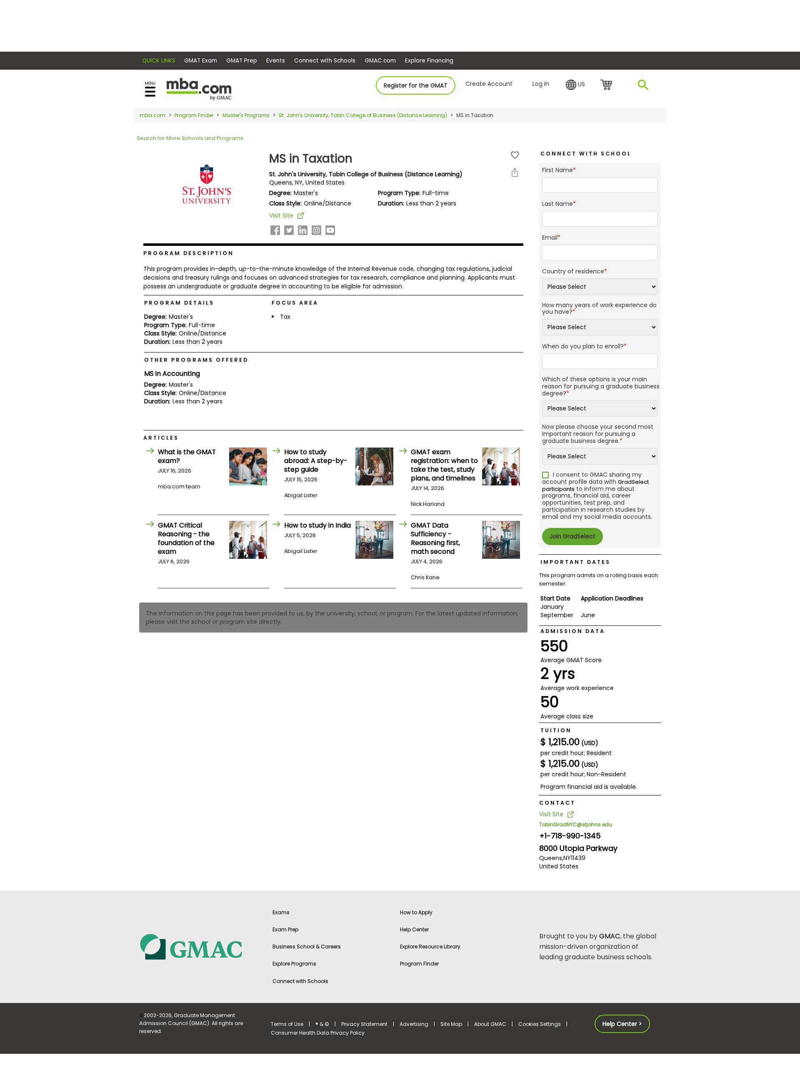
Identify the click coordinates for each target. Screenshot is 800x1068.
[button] (575, 85)
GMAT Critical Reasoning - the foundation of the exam (186, 538)
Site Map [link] (451, 1024)
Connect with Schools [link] (300, 981)
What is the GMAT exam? (187, 456)
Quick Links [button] (158, 61)
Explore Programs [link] (294, 963)
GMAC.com (380, 61)
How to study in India (317, 525)
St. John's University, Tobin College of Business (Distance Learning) (363, 115)
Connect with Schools (324, 61)
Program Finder (194, 115)
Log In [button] (540, 84)
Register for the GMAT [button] (416, 85)
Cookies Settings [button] (539, 1024)
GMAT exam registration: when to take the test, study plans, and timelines (444, 465)
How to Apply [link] (416, 912)
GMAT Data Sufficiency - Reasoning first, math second (435, 538)
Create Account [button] (488, 84)
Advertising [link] (414, 1024)
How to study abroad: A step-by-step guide (315, 460)
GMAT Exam (200, 61)
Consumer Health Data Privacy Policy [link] (318, 1032)
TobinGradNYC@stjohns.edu (575, 824)
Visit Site (281, 215)
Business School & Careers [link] (306, 946)
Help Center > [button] (622, 1024)
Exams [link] (281, 912)
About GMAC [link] (490, 1024)
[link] (200, 946)
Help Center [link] (414, 929)
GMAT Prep (241, 61)
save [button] (515, 155)
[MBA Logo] (199, 88)
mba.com (152, 115)
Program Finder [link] (419, 963)
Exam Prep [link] (285, 929)
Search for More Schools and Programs (190, 138)
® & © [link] (322, 1024)
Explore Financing (429, 61)
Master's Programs (246, 115)
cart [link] (607, 85)
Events (275, 61)
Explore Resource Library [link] (430, 946)
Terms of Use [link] (287, 1024)
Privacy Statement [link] (364, 1024)
